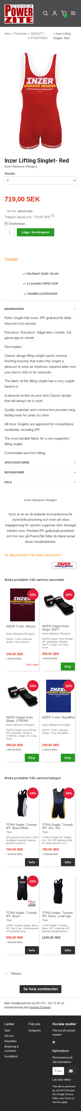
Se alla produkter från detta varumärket (32, 555)
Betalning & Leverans (11, 1048)
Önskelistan (17, 223)
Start (7, 1030)
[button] (52, 215)
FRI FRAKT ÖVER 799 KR (42, 273)
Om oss (9, 1035)
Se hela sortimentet (40, 989)
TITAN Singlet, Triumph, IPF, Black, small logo (58, 914)
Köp (68, 666)
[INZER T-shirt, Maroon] (22, 604)
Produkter (20, 33)
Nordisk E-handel (40, 1007)
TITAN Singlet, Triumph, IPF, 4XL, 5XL (58, 826)
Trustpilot (11, 259)
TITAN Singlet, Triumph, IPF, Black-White (22, 826)
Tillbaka (14, 973)
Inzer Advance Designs (20, 166)
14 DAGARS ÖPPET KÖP (42, 283)
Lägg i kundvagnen (36, 232)
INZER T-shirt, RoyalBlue (58, 717)
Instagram (35, 1030)
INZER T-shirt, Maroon (20, 626)
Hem (7, 33)
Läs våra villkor (61, 1079)
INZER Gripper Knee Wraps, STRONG (19, 719)
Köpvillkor (10, 1041)
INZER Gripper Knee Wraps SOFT (55, 627)
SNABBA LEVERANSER (42, 293)
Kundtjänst (11, 1056)
